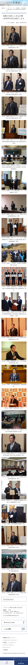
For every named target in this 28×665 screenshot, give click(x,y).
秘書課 (4, 609)
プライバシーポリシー (8, 645)
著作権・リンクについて (9, 642)
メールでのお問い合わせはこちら (11, 615)
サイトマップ (6, 647)
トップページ (8, 8)
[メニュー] (7, 662)
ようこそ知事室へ (16, 8)
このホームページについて (10, 640)
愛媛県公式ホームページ (9, 637)
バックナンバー (8, 599)
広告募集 (5, 649)
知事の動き (24, 8)
